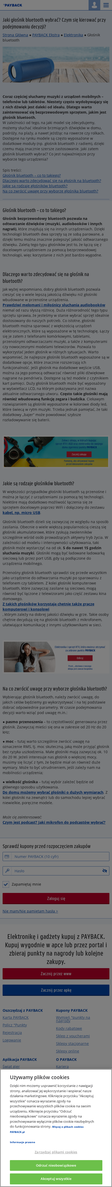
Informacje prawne (22, 1142)
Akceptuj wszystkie (56, 1178)
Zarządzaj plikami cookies (56, 1152)
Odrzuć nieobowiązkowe (56, 1165)
